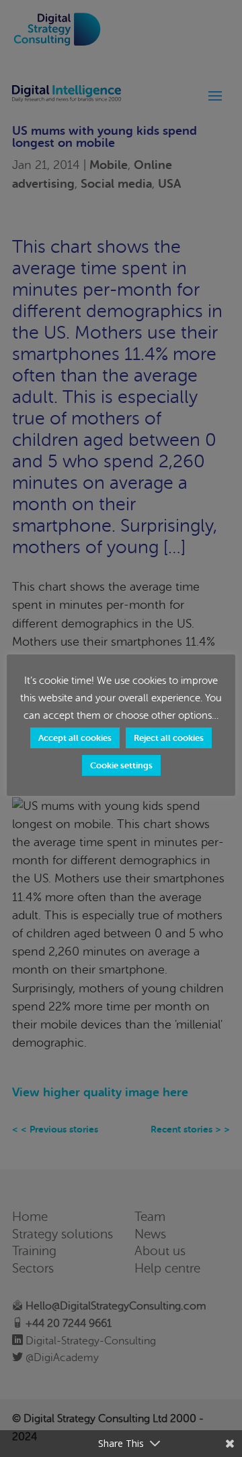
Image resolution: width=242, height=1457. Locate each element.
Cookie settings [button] (121, 765)
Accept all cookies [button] (75, 738)
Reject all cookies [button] (169, 738)
